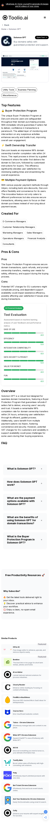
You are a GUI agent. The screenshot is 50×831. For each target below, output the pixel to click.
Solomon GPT (15, 29)
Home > (4, 29)
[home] (14, 17)
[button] (45, 17)
